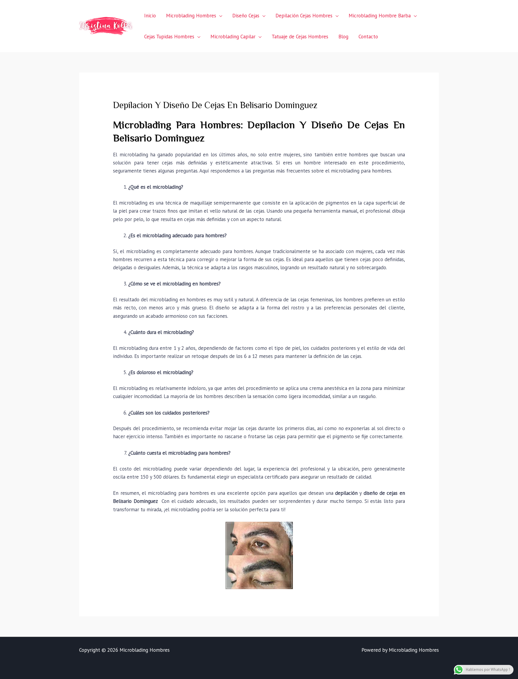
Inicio (150, 15)
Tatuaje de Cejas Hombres (300, 36)
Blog (343, 36)
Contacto (368, 36)
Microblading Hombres (191, 15)
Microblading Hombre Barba (380, 15)
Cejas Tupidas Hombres (169, 36)
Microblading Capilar (232, 36)
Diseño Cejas (245, 15)
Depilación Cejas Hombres (303, 15)
